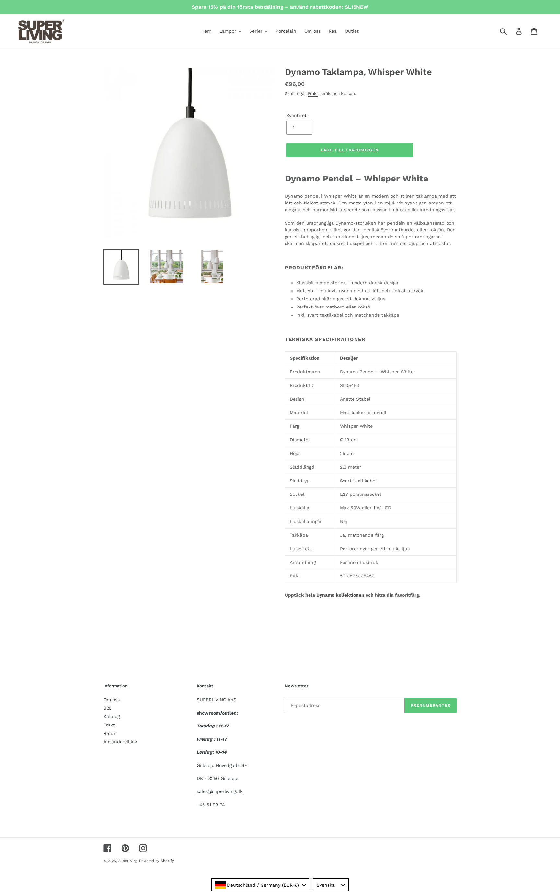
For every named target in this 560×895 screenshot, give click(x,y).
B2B (107, 708)
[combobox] (260, 884)
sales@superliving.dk (220, 791)
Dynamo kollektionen (340, 595)
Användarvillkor (120, 741)
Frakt (313, 93)
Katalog (111, 716)
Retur (109, 733)
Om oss (111, 699)
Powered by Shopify (156, 861)
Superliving (127, 861)
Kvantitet (296, 115)
